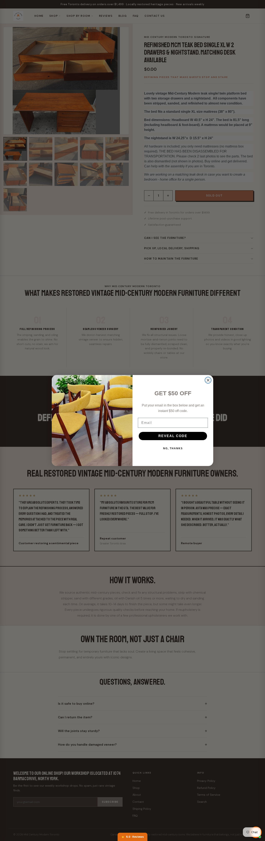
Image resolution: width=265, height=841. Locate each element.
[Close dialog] (208, 380)
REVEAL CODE (172, 436)
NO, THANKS (173, 448)
